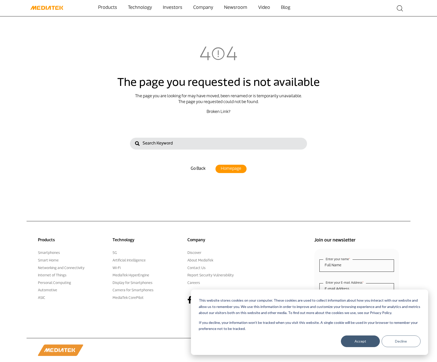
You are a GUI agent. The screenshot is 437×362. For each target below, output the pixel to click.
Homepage (231, 169)
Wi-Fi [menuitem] (117, 268)
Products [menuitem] (107, 8)
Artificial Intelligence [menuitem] (129, 260)
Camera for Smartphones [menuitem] (133, 290)
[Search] (137, 144)
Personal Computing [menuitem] (54, 283)
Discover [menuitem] (194, 253)
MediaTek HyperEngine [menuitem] (131, 275)
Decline (401, 341)
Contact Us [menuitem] (196, 268)
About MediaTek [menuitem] (200, 260)
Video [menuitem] (264, 8)
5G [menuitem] (115, 253)
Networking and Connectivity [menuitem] (61, 268)
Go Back (198, 169)
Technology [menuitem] (140, 8)
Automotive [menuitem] (47, 290)
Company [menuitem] (203, 8)
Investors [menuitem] (172, 8)
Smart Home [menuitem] (48, 260)
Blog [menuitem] (285, 8)
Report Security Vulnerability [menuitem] (210, 275)
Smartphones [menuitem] (49, 253)
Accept (360, 341)
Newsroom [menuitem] (235, 8)
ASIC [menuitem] (41, 298)
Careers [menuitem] (193, 283)
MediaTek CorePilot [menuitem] (128, 298)
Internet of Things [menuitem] (52, 275)
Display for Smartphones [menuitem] (132, 283)
